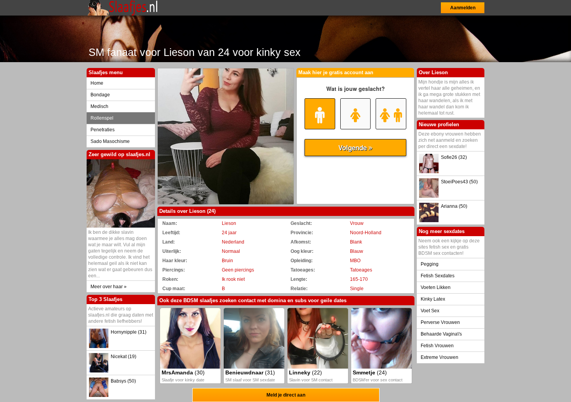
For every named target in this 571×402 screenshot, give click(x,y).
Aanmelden (462, 7)
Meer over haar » (109, 286)
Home (97, 83)
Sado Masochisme (110, 141)
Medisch (99, 106)
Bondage (100, 94)
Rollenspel (102, 118)
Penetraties (103, 129)
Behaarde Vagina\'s (441, 334)
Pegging (430, 264)
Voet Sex (430, 310)
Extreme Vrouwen (439, 357)
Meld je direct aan (285, 395)
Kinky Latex (433, 299)
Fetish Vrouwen (437, 345)
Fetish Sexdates (437, 275)
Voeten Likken (436, 287)
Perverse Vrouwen (440, 322)
